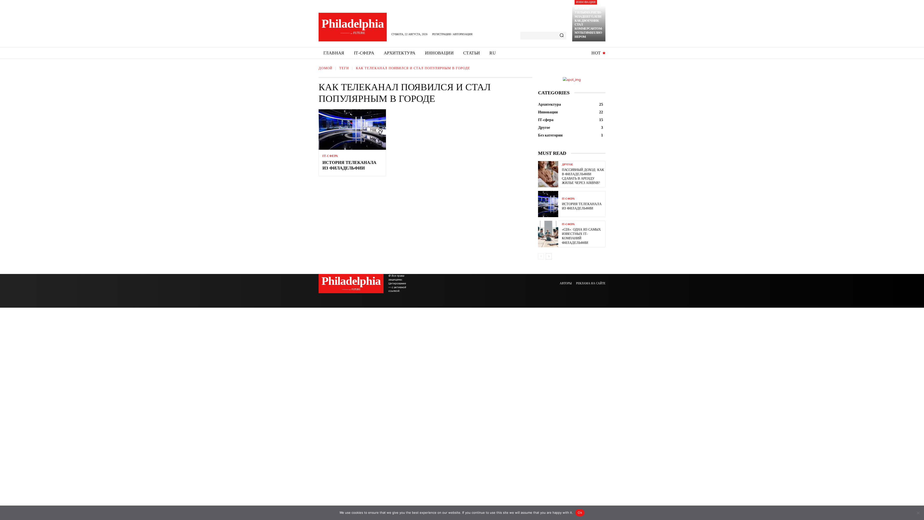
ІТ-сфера (330, 156)
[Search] (561, 35)
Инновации (586, 2)
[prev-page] (541, 256)
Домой (325, 68)
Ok (580, 512)
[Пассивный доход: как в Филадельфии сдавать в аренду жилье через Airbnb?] (548, 174)
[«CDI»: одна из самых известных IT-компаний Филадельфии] (548, 234)
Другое (567, 164)
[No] (918, 512)
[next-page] (549, 256)
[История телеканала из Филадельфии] (352, 129)
